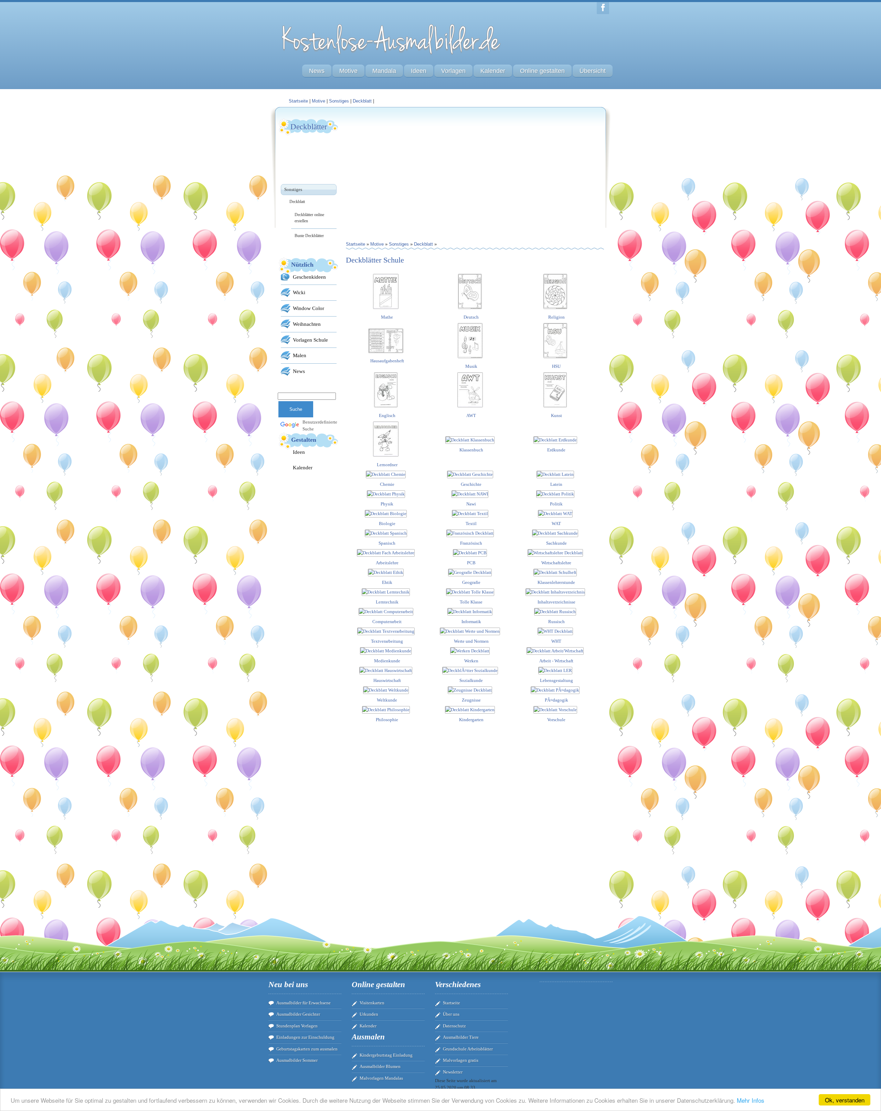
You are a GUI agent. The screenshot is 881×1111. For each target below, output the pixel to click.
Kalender (492, 70)
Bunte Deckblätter (309, 235)
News (317, 70)
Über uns (451, 1014)
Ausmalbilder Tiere (461, 1037)
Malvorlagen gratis (460, 1060)
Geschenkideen (309, 277)
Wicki (299, 292)
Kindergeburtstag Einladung (386, 1055)
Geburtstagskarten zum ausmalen (307, 1048)
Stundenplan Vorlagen (297, 1025)
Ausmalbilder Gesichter (298, 1014)
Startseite (451, 1002)
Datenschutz (454, 1025)
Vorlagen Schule (310, 340)
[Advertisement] (410, 165)
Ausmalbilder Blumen (380, 1066)
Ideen (418, 70)
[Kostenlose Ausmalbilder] (391, 55)
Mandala (384, 70)
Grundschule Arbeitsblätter (468, 1048)
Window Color (308, 308)
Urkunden (369, 1014)
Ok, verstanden (844, 1100)
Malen (299, 355)
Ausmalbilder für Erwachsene (303, 1002)
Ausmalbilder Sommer (297, 1060)
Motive (348, 70)
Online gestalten (542, 70)
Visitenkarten (372, 1002)
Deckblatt (362, 101)
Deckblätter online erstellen (309, 217)
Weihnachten (307, 324)
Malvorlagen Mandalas (381, 1078)
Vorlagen (453, 70)
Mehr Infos (750, 1100)
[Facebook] (603, 8)
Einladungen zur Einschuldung (305, 1037)
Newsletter (453, 1072)
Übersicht (593, 70)
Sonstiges (339, 101)
